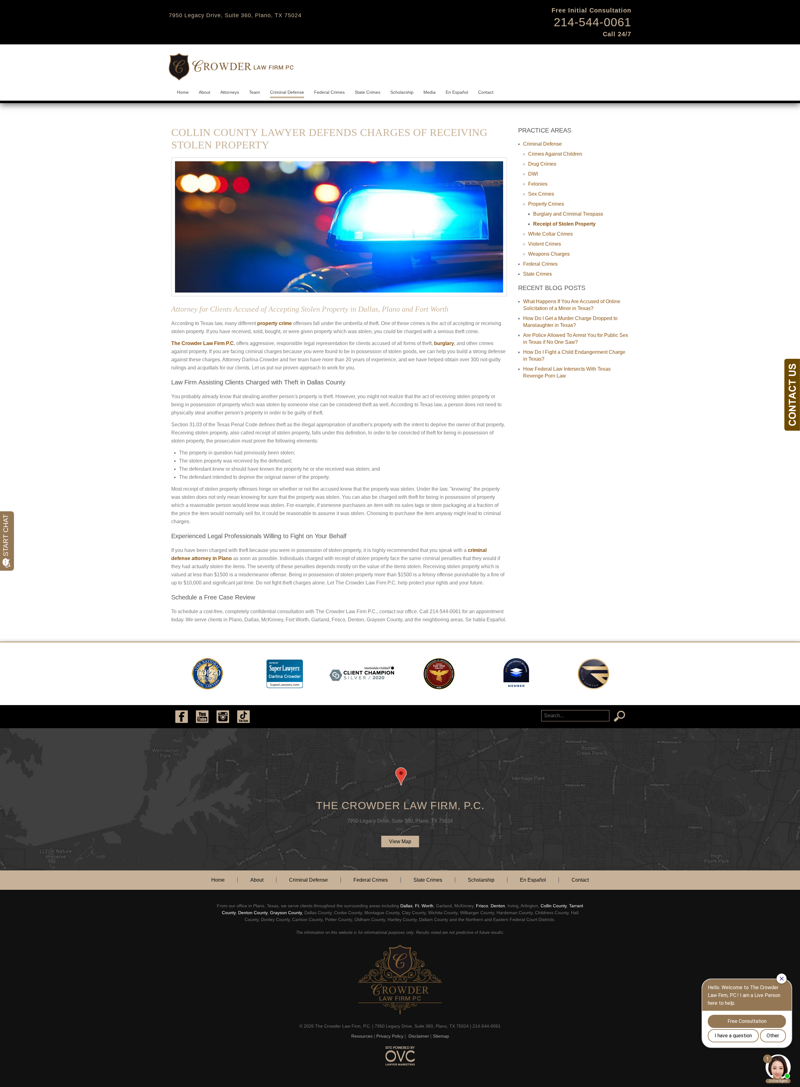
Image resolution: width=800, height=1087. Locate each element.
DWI (533, 174)
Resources (361, 1036)
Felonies (538, 184)
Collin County (554, 905)
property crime (274, 323)
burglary (444, 343)
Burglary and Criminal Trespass (568, 214)
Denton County (253, 912)
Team (254, 92)
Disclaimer (418, 1036)
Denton (498, 905)
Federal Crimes (329, 92)
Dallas (406, 905)
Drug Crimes (542, 164)
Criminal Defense (287, 92)
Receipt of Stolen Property (564, 224)
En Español (457, 92)
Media (429, 92)
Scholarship (401, 92)
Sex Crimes (541, 194)
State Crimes (367, 92)
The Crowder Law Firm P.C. (203, 343)
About (204, 92)
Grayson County (286, 912)
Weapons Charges (549, 254)
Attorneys (229, 92)
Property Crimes (546, 204)
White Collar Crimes (550, 234)
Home (183, 92)
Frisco (482, 905)
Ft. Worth (424, 905)
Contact (485, 92)
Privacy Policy (389, 1036)
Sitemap (441, 1036)
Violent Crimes (544, 244)
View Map (400, 841)
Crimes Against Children (555, 154)
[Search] (619, 716)
